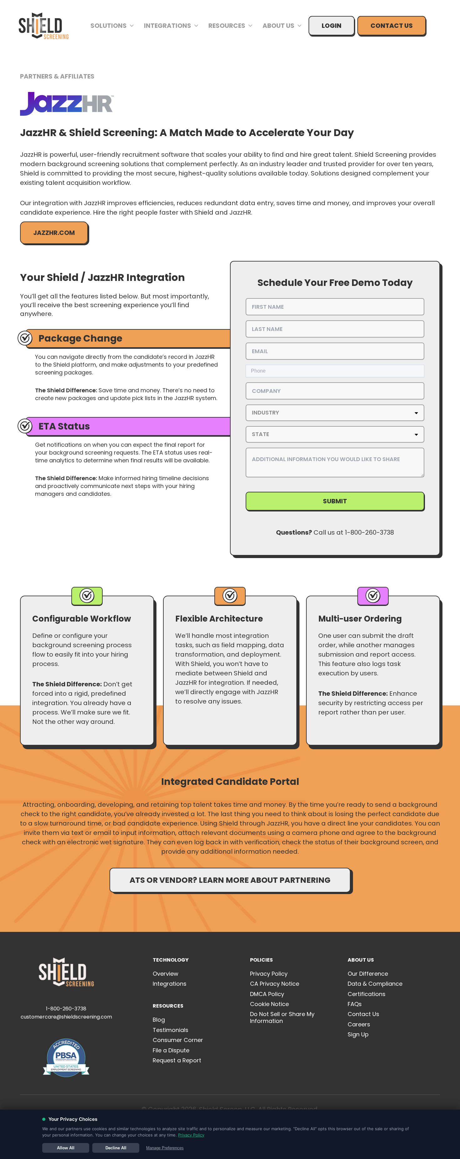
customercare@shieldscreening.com (66, 1016)
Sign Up (358, 1034)
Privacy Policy (269, 974)
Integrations (167, 25)
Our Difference (368, 974)
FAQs (355, 1004)
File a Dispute (171, 1050)
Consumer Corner (178, 1040)
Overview (165, 974)
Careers (359, 1024)
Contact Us (392, 25)
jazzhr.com (54, 232)
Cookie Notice (269, 1004)
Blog (159, 1020)
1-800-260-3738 (66, 1008)
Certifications (367, 994)
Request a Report (177, 1060)
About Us (278, 25)
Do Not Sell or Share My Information (282, 1017)
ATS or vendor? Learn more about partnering (230, 880)
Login (331, 25)
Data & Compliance (375, 984)
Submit (335, 501)
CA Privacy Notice (274, 984)
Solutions (108, 25)
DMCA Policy (267, 994)
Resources (226, 25)
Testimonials (170, 1030)
